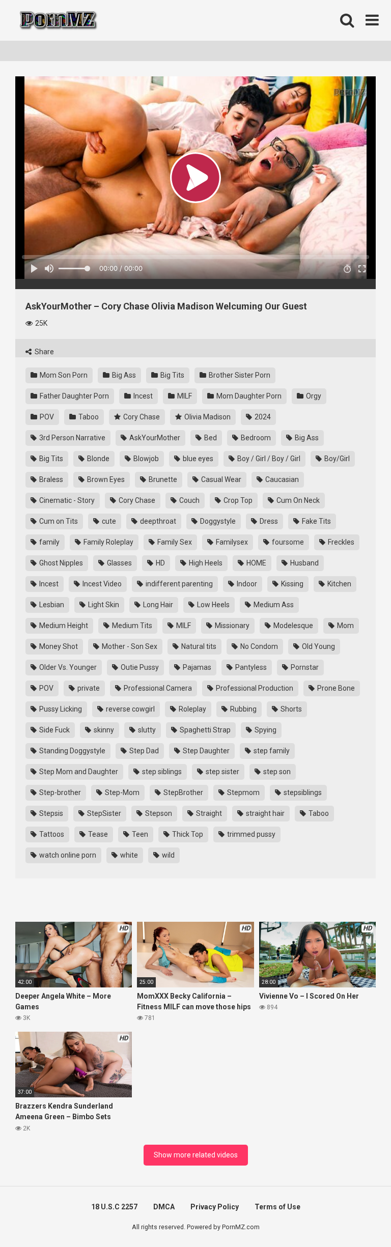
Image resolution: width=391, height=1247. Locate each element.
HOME (255, 563)
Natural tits (198, 646)
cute (108, 521)
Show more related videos (196, 1155)
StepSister (103, 813)
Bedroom (255, 438)
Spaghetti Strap (204, 730)
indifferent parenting (178, 584)
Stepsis (50, 813)
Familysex (231, 542)
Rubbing (243, 709)
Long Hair (157, 605)
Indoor (246, 584)
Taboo (88, 417)
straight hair (264, 813)
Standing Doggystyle (71, 751)
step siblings (161, 772)
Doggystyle (217, 521)
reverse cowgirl (129, 709)
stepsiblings (302, 792)
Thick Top (187, 834)
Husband (304, 563)
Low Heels (213, 605)
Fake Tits (315, 521)
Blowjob (145, 459)
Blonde (97, 459)
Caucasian (281, 479)
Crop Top (237, 500)
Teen (139, 834)
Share (43, 352)
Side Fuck (54, 730)
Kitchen (338, 584)
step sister (221, 772)
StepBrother (182, 792)
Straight (208, 813)
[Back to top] (357, 1216)
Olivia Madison (207, 417)
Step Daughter (205, 751)
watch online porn (67, 855)
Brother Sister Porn (238, 375)
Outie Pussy (139, 667)
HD (159, 563)
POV (46, 417)
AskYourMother (154, 438)
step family (271, 751)
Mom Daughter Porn (248, 396)
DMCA (164, 1207)
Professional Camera (157, 688)
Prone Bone (335, 688)
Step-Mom (121, 792)
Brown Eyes (105, 479)
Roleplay (191, 709)
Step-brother (59, 792)
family (49, 542)
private (88, 688)
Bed (210, 438)
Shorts (290, 709)
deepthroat (157, 521)
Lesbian (51, 605)
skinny (103, 730)
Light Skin (103, 605)
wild (167, 855)
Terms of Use (277, 1207)
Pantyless (250, 667)
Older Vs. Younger (67, 667)
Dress (268, 521)
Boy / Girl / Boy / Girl (268, 459)
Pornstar (304, 667)
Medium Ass (273, 605)
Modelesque (292, 625)
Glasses (118, 563)
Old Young (317, 646)
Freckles (340, 542)
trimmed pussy (250, 834)
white (128, 855)
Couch (189, 500)
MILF (184, 396)
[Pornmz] (57, 20)
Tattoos (51, 834)
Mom (345, 625)
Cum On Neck (297, 500)
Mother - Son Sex (128, 646)
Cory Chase (141, 417)
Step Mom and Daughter (78, 772)
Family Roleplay (107, 542)
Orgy (312, 396)
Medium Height (63, 625)
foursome (287, 542)
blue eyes (197, 459)
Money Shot (58, 646)
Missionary (231, 625)
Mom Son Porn (63, 375)
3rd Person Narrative (71, 438)
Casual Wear (220, 479)
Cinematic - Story (66, 500)
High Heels (204, 563)
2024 (262, 417)
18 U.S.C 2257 (114, 1207)
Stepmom (243, 792)
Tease (97, 834)
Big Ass (123, 375)
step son (276, 772)
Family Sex (174, 542)
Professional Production (253, 688)
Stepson (158, 813)
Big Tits (171, 375)
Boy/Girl (336, 459)
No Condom (258, 646)
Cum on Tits (58, 521)
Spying (264, 730)
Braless (50, 479)
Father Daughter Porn (73, 396)
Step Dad (143, 751)
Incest (142, 396)
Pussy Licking (60, 709)
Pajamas (196, 667)
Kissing (291, 584)
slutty (146, 730)
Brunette (162, 479)
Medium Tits (131, 625)
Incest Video (101, 584)
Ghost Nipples (60, 563)
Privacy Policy (214, 1207)
